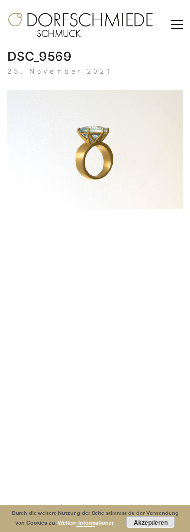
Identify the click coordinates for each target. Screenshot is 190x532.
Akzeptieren (151, 522)
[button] (177, 25)
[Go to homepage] (80, 25)
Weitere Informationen (86, 522)
